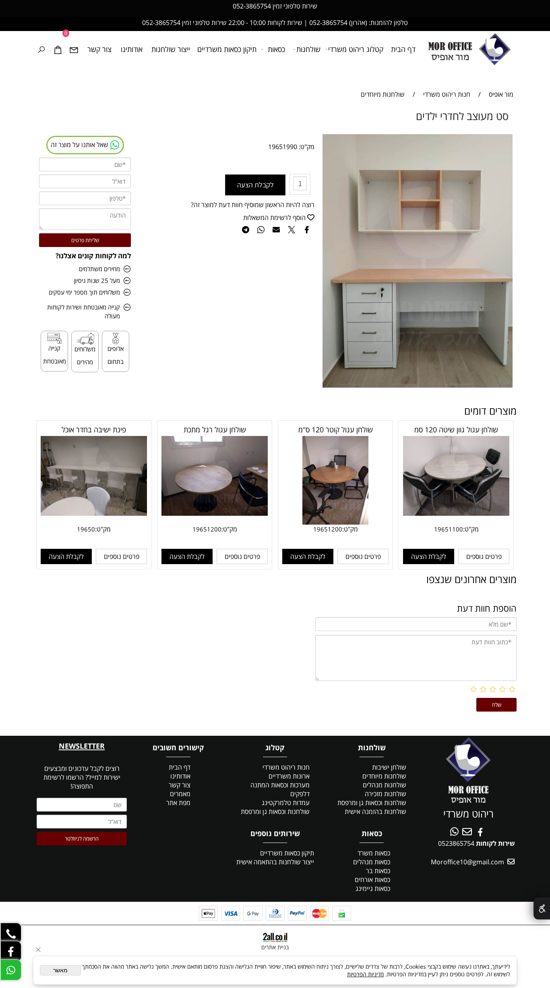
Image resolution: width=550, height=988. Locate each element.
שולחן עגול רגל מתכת (215, 429)
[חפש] (41, 49)
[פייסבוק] (10, 951)
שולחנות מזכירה (385, 793)
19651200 (327, 529)
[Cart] (57, 49)
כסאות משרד (374, 853)
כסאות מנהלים (371, 861)
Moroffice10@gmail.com (466, 861)
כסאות (276, 49)
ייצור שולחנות (170, 49)
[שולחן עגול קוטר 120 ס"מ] (335, 522)
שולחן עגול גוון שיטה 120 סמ (456, 429)
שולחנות (308, 49)
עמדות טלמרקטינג (286, 802)
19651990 (282, 146)
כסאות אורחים (372, 879)
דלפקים (300, 793)
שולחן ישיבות (389, 767)
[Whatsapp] (10, 969)
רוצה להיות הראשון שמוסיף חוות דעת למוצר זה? (252, 204)
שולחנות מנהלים (384, 784)
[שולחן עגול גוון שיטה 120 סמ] (456, 513)
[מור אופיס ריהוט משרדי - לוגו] (468, 49)
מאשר (60, 970)
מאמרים (180, 793)
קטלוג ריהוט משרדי (355, 49)
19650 (86, 529)
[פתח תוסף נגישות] (541, 909)
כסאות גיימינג (373, 888)
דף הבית (403, 49)
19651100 (448, 529)
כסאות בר (378, 870)
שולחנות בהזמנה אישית (375, 811)
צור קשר (99, 49)
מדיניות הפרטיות (365, 974)
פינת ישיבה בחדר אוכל (94, 429)
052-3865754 (252, 6)
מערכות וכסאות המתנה (280, 784)
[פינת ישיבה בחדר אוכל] (94, 513)
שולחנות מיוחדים (384, 776)
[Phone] (10, 932)
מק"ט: (306, 146)
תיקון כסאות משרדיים (226, 49)
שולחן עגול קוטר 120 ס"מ (335, 429)
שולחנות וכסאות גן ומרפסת (371, 802)
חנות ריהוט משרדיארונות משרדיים (286, 771)
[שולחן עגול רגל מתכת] (214, 513)
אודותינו (132, 49)
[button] (428, 556)
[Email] (73, 49)
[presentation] (8, 8)
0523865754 (456, 843)
